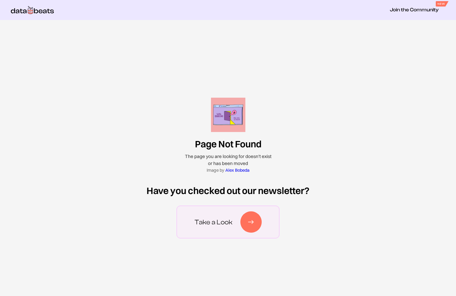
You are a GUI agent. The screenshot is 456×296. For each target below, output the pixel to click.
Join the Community (414, 10)
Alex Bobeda (237, 170)
